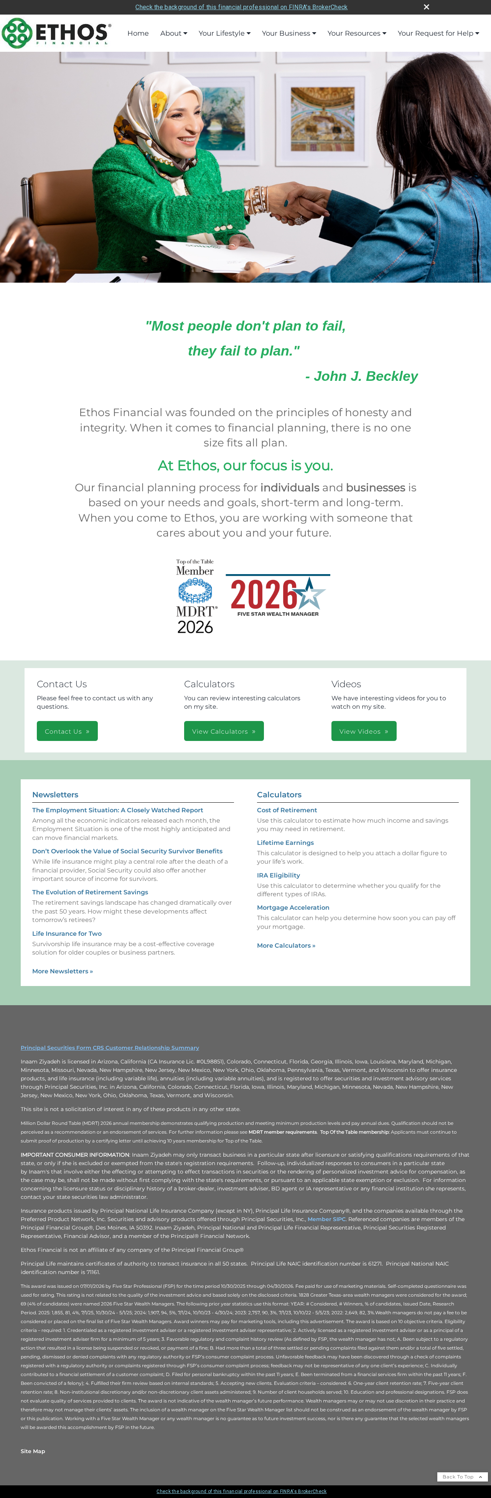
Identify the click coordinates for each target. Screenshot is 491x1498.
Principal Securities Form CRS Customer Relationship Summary (110, 1047)
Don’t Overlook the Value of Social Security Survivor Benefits (127, 851)
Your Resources (354, 33)
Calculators (279, 794)
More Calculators (286, 945)
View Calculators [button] (220, 731)
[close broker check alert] (426, 7)
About (170, 33)
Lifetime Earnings (285, 842)
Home (138, 33)
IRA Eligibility (278, 875)
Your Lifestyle (222, 33)
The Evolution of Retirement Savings (90, 892)
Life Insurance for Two (67, 933)
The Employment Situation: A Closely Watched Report (117, 810)
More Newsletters (62, 971)
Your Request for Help (435, 33)
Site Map (33, 1451)
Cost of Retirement (287, 810)
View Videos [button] (360, 731)
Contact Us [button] (63, 731)
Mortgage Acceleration (293, 907)
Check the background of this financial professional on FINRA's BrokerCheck (241, 7)
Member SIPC (327, 1219)
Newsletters (55, 794)
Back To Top (459, 1477)
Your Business (286, 33)
